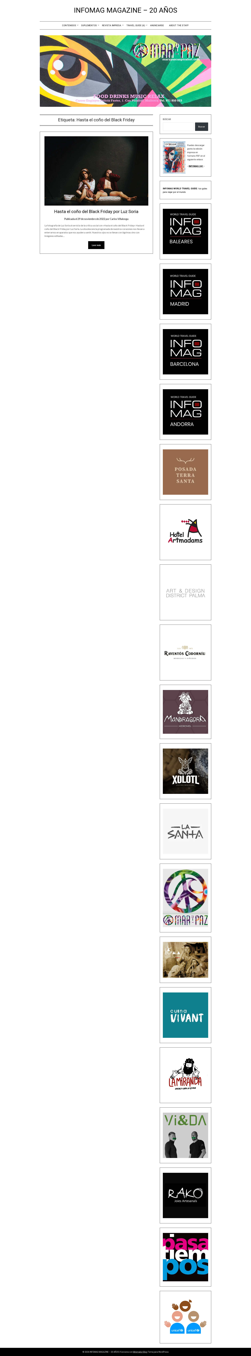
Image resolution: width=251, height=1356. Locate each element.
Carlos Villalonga (119, 218)
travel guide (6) (135, 25)
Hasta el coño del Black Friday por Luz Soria (96, 211)
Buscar (167, 119)
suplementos (89, 25)
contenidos (69, 25)
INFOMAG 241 (196, 166)
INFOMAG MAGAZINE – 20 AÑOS (125, 10)
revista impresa (111, 25)
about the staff (179, 25)
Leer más (96, 245)
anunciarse (157, 25)
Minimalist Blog (140, 1352)
